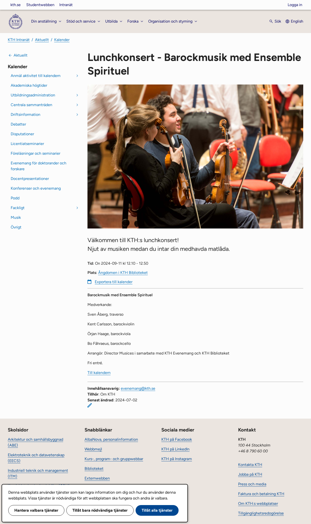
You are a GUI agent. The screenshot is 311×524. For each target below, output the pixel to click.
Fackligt (18, 207)
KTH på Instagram (176, 458)
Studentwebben (40, 4)
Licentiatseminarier (27, 143)
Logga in (295, 4)
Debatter (18, 124)
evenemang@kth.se (138, 388)
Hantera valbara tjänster (36, 510)
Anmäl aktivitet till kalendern (35, 75)
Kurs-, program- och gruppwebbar (114, 458)
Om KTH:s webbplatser (258, 503)
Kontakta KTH (250, 464)
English (297, 21)
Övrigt (16, 227)
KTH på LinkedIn (175, 449)
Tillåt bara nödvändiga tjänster (100, 510)
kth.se (15, 4)
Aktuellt (42, 39)
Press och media (252, 484)
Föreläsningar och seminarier (35, 153)
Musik (16, 217)
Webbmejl (93, 449)
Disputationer (22, 134)
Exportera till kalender (113, 281)
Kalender (61, 39)
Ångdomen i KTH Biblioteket (123, 272)
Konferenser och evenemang (36, 188)
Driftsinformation (25, 114)
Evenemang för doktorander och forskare (38, 166)
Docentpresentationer (30, 178)
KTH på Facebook (176, 439)
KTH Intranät (19, 39)
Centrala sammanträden (31, 104)
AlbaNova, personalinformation (111, 439)
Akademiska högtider (29, 85)
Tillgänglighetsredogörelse (261, 513)
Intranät (66, 4)
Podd (15, 198)
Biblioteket (94, 468)
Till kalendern (99, 372)
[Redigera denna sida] (89, 405)
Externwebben (97, 478)
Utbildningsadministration (33, 95)
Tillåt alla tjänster (157, 510)
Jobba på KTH (250, 474)
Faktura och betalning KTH (261, 493)
